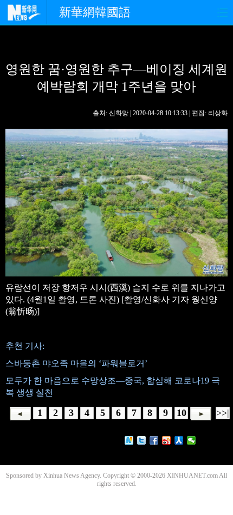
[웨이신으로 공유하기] (191, 440)
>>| (222, 412)
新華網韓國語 (95, 12)
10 (181, 412)
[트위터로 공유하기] (141, 440)
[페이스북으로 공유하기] (154, 440)
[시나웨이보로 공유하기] (166, 440)
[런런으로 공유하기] (179, 440)
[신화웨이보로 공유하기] (129, 440)
